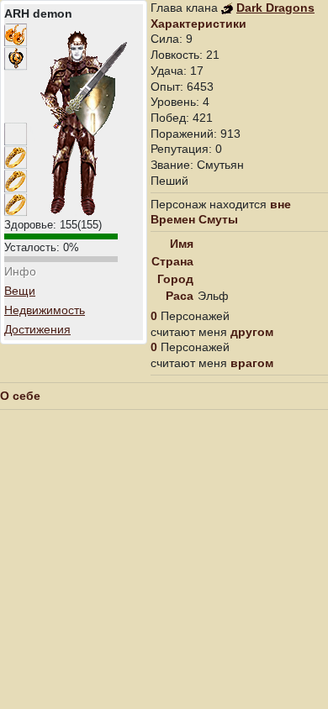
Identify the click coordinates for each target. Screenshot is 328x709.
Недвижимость (44, 310)
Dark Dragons (275, 7)
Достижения (37, 329)
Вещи (19, 290)
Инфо (20, 271)
